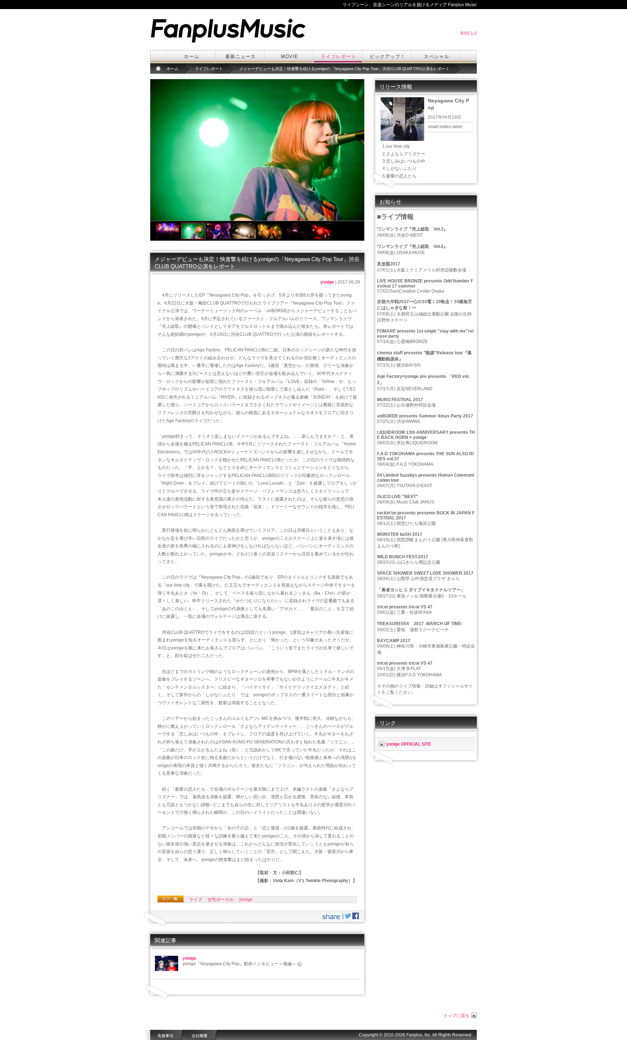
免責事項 (165, 1035)
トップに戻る (456, 1015)
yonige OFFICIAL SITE (408, 744)
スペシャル (436, 56)
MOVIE (289, 56)
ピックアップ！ (387, 56)
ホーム (191, 56)
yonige (327, 282)
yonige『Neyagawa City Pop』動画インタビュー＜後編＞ (239, 963)
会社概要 (200, 1035)
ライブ (195, 899)
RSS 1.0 (468, 33)
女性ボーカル (221, 899)
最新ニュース (240, 56)
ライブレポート (338, 56)
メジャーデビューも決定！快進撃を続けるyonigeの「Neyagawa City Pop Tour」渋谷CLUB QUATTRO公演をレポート (344, 68)
